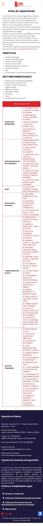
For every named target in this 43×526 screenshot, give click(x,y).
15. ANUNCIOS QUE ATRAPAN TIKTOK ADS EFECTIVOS (30, 219)
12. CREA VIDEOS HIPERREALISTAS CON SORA (30, 196)
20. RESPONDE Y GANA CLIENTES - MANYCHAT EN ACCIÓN (31, 259)
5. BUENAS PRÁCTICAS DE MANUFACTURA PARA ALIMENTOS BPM (30, 142)
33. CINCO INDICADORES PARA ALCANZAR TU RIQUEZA (31, 348)
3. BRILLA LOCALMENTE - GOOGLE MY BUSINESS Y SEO (30, 124)
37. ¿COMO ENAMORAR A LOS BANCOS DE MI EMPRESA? (31, 369)
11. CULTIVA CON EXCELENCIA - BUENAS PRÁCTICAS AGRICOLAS (31, 189)
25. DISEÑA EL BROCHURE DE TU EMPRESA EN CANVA (29, 292)
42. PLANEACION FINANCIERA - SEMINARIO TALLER (29, 398)
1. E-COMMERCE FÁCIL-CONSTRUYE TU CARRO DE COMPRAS (31, 110)
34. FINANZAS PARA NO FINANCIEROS (30, 354)
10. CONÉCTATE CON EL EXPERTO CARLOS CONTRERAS (31, 182)
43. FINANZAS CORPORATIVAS (28, 404)
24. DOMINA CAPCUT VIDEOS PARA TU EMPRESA (30, 285)
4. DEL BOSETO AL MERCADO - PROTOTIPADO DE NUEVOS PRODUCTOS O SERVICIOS (30, 133)
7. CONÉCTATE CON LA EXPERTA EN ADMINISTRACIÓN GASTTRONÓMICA (31, 158)
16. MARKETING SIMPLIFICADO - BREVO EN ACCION (31, 226)
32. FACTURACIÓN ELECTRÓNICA (29, 342)
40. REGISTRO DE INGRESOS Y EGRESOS (30, 385)
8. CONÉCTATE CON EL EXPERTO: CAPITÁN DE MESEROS (31, 166)
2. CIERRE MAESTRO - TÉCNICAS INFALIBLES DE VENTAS (30, 117)
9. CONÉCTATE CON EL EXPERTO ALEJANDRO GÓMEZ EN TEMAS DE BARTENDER (31, 174)
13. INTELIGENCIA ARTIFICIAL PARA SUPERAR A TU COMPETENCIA (28, 204)
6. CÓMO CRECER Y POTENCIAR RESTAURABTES (30, 150)
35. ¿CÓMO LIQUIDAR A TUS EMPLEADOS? (31, 359)
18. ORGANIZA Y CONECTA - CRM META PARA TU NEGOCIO (31, 242)
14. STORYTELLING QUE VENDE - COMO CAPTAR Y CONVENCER (31, 212)
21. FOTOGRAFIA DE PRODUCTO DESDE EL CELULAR (30, 266)
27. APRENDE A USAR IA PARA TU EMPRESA (30, 305)
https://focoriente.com (29, 49)
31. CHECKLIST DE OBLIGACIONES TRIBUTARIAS (28, 336)
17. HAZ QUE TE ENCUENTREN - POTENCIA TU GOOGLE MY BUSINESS (31, 234)
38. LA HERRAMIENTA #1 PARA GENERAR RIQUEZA (31, 375)
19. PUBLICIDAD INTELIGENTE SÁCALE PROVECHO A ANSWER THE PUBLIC (30, 250)
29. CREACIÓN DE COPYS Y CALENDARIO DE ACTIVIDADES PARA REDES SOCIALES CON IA (30, 322)
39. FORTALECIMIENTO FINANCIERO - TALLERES (31, 380)
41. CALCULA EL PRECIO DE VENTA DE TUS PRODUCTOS (31, 391)
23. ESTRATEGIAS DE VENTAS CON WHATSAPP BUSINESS (30, 278)
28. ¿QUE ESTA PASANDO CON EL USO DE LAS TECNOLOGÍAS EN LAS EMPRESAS (31, 311)
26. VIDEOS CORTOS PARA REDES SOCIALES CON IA (30, 299)
